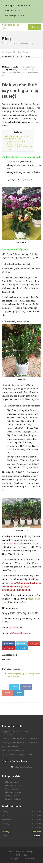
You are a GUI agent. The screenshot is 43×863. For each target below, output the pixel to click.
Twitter (14, 687)
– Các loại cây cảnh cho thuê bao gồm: (18, 146)
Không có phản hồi (30, 67)
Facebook (26, 687)
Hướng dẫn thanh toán (13, 799)
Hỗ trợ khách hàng (12, 789)
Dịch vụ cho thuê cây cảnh (12, 139)
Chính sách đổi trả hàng (14, 785)
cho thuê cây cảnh (20, 72)
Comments (9, 149)
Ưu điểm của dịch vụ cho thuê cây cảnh (16, 136)
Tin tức (24, 70)
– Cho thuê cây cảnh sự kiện (15, 144)
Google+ (7, 693)
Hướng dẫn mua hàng (13, 796)
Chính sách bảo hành (13, 782)
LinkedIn (19, 693)
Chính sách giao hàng (13, 792)
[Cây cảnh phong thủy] (12, 26)
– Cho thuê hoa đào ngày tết (15, 141)
